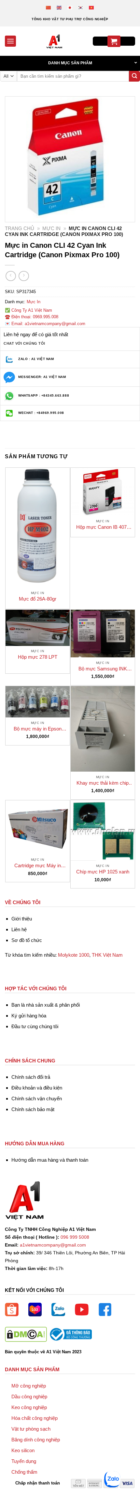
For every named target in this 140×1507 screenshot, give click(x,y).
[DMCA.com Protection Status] (26, 1334)
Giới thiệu (21, 918)
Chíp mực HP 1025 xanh (102, 871)
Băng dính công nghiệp (35, 1439)
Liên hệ (19, 929)
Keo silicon (23, 1450)
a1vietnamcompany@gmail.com (53, 1245)
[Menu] (10, 41)
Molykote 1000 (73, 955)
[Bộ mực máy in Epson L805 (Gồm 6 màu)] (38, 702)
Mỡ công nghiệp (28, 1386)
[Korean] (81, 7)
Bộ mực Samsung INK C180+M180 (102, 669)
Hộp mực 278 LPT (37, 657)
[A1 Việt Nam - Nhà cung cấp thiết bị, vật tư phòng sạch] (54, 41)
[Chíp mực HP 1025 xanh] (103, 830)
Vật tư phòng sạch (30, 1429)
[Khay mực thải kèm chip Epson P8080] (103, 729)
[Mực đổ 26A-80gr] (38, 528)
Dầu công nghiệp (29, 1396)
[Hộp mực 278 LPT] (38, 628)
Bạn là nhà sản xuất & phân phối (45, 1005)
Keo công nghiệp (29, 1407)
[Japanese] (70, 7)
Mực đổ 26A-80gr (37, 599)
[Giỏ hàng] (113, 41)
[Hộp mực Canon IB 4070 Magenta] (103, 492)
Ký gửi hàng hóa (28, 1015)
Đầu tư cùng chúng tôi (34, 1026)
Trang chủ (19, 228)
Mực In (51, 228)
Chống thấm (24, 1472)
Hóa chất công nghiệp (34, 1418)
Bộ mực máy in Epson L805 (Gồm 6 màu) (38, 729)
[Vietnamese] (91, 7)
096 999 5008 (75, 1237)
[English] (59, 7)
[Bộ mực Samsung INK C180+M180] (103, 633)
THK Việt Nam (107, 955)
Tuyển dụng (23, 1461)
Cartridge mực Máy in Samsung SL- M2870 (37, 866)
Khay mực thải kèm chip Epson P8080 (103, 783)
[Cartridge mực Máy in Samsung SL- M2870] (38, 827)
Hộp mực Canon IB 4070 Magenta (102, 527)
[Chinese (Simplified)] (48, 7)
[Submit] (134, 76)
